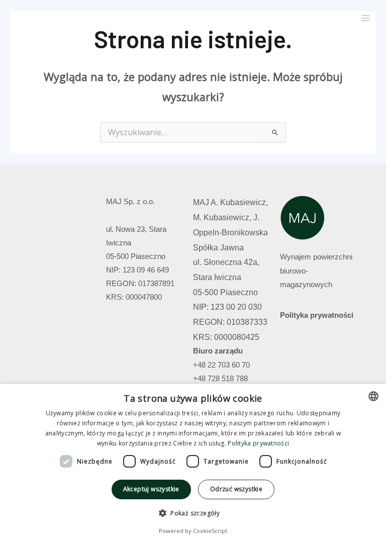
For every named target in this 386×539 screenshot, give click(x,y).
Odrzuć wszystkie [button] (236, 489)
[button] (193, 513)
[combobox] (373, 396)
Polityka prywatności (316, 315)
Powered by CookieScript (193, 530)
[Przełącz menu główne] (365, 18)
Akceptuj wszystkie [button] (151, 489)
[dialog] (193, 461)
